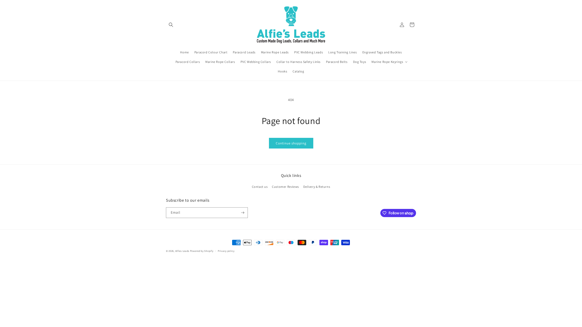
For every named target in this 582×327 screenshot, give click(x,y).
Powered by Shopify (201, 251)
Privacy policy (226, 251)
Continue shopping (291, 143)
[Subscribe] (243, 212)
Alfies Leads (182, 251)
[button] (171, 25)
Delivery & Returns (316, 187)
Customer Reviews (285, 187)
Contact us (260, 187)
